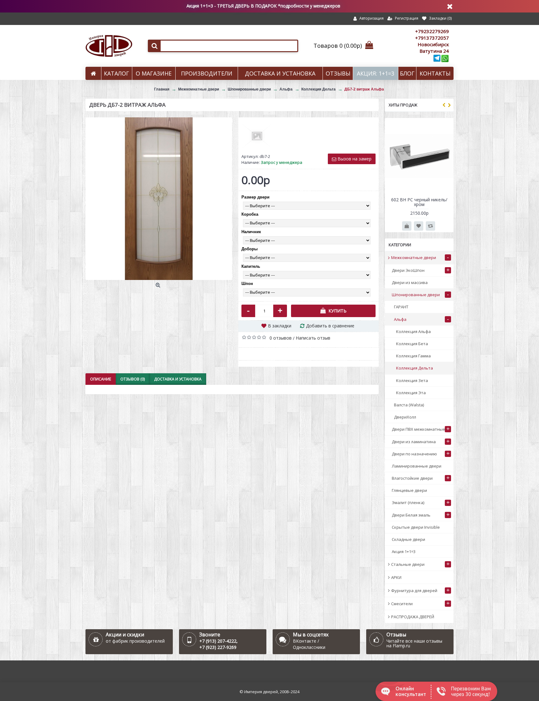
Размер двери (255, 197)
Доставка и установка (178, 379)
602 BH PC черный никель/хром (419, 202)
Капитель (250, 266)
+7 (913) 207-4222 (217, 641)
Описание (100, 379)
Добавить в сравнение (330, 326)
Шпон (247, 283)
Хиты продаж (403, 105)
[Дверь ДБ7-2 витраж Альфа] (158, 198)
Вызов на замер (353, 159)
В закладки (279, 326)
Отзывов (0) (132, 379)
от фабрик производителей (135, 641)
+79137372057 (432, 38)
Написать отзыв (313, 338)
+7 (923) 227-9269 (217, 647)
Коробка (249, 214)
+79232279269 (432, 31)
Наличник (251, 231)
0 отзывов (281, 338)
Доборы (249, 249)
